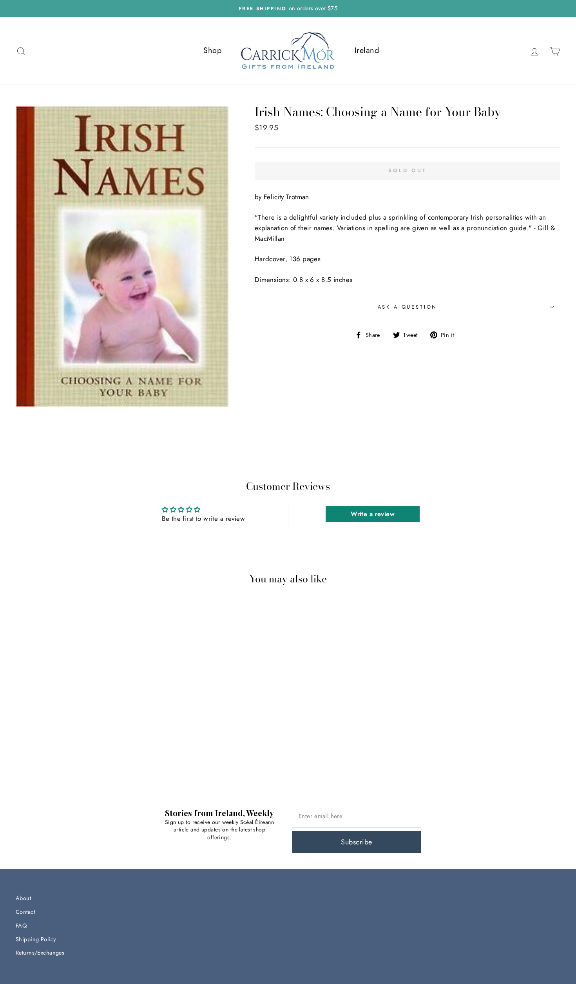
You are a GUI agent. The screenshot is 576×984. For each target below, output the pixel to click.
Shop (212, 50)
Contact (25, 912)
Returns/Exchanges (40, 953)
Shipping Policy (36, 939)
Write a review (373, 513)
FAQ (21, 925)
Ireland (367, 50)
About (23, 898)
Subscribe (356, 842)
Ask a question (408, 307)
